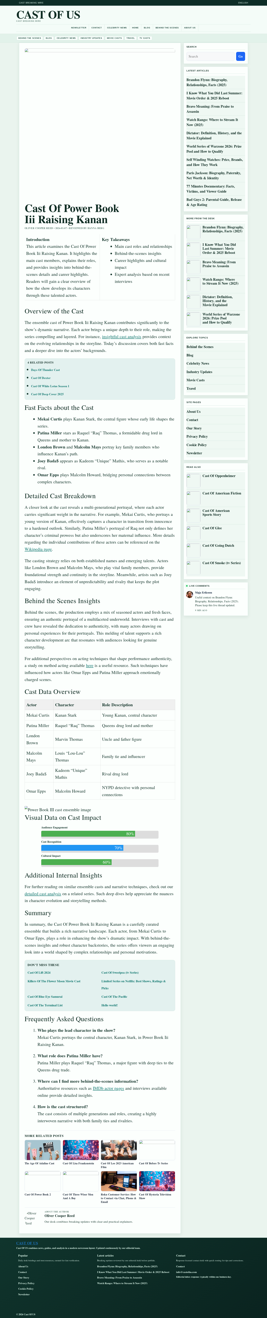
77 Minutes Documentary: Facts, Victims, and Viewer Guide (210, 189)
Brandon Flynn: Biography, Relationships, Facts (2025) (207, 82)
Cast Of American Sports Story (216, 512)
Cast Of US (48, 14)
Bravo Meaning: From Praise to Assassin (210, 109)
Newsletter (78, 28)
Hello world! (109, 1005)
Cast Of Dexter (41, 378)
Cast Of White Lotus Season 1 (50, 386)
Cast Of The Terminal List (45, 1005)
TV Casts (145, 38)
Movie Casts (114, 38)
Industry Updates (91, 38)
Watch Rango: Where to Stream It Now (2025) (212, 122)
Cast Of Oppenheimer (219, 476)
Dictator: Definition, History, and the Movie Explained (214, 135)
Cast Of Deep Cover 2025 (47, 394)
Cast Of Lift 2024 (39, 972)
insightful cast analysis (121, 336)
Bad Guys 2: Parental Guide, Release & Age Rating (214, 202)
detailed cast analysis (43, 893)
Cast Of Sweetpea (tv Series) (120, 972)
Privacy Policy (197, 436)
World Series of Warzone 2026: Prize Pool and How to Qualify (214, 149)
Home (135, 28)
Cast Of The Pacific (114, 996)
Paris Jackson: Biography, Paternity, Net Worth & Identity (213, 175)
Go (240, 56)
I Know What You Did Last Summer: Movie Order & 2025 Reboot (214, 95)
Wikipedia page (38, 549)
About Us (189, 28)
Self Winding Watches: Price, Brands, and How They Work (214, 162)
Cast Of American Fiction (221, 493)
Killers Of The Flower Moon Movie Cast (54, 981)
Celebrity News (117, 28)
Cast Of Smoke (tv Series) (221, 563)
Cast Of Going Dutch (218, 545)
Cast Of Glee (212, 528)
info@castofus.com (186, 1272)
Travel (130, 38)
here (89, 665)
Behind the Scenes (167, 28)
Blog (147, 28)
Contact (96, 28)
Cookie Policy (196, 444)
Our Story (194, 428)
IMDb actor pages (108, 1088)
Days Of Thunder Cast (45, 370)
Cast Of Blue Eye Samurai (45, 996)
